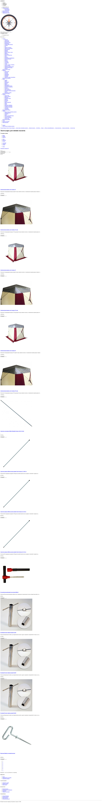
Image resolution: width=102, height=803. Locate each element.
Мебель (6, 53)
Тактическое (7, 88)
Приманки (6, 75)
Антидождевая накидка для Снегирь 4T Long (9, 390)
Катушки (6, 72)
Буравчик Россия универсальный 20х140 (8, 713)
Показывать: (2, 153)
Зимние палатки (8, 112)
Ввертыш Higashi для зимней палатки (7, 753)
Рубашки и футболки (8, 106)
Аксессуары (7, 40)
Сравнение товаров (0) (4, 148)
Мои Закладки (5, 797)
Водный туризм (7, 42)
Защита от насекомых (8, 48)
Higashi (4, 136)
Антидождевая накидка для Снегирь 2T (8, 189)
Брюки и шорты (7, 96)
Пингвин (4, 140)
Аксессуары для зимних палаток (10, 111)
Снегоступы (7, 118)
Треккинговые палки (8, 67)
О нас (4, 120)
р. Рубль (4, 5)
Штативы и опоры (8, 92)
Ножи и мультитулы (8, 55)
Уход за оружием (8, 89)
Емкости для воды (8, 47)
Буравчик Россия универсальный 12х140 (8, 632)
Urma (3, 139)
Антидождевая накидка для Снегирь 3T (8, 270)
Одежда (4, 94)
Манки (6, 83)
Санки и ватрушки (8, 117)
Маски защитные (8, 102)
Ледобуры (6, 113)
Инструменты (7, 49)
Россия (4, 141)
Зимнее (4, 110)
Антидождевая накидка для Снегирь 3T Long (9, 310)
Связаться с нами (6, 782)
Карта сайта (5, 784)
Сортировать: (2, 151)
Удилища (6, 76)
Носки (6, 103)
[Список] (0, 150)
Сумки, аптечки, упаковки (9, 64)
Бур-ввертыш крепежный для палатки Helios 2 (9, 592)
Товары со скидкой (6, 791)
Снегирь (4, 143)
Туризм (4, 38)
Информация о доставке (7, 777)
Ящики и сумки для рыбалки (10, 77)
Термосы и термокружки (9, 66)
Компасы (6, 51)
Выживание (7, 43)
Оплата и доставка (6, 121)
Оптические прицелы (9, 86)
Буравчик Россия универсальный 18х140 (8, 672)
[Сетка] (1, 150)
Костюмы (6, 100)
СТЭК (4, 144)
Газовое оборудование (9, 44)
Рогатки (6, 87)
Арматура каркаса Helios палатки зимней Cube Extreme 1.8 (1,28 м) (13, 511)
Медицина (6, 54)
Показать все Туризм (6, 69)
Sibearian (6, 39)
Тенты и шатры (7, 65)
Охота (4, 79)
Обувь (6, 104)
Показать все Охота (6, 93)
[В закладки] (5, 195)
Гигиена (6, 45)
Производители (5, 788)
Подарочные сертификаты (7, 789)
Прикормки (7, 74)
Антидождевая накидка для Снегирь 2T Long (9, 229)
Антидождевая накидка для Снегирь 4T (8, 350)
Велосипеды (7, 41)
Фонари (6, 68)
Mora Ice (4, 137)
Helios (6, 81)
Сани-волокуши (8, 116)
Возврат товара (5, 783)
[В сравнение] (6, 195)
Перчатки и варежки (8, 105)
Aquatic (6, 80)
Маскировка (7, 84)
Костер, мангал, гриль (9, 52)
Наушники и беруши (8, 85)
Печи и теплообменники (9, 115)
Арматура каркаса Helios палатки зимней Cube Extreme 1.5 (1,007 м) (13, 471)
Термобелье (7, 108)
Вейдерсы (6, 97)
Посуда (6, 59)
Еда (5, 46)
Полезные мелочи (8, 58)
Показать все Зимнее (6, 119)
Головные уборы (8, 98)
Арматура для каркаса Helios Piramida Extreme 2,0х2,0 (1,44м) (12, 431)
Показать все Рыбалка (7, 78)
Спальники (7, 62)
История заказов (5, 796)
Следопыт (6, 61)
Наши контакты (5, 122)
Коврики (6, 50)
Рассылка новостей (6, 798)
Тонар (4, 146)
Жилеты (6, 99)
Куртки (6, 101)
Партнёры (4, 790)
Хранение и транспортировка (10, 90)
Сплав (6, 63)
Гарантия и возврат (6, 778)
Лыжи (6, 114)
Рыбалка (4, 70)
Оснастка (6, 73)
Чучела (6, 91)
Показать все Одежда (6, 109)
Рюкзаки (6, 60)
